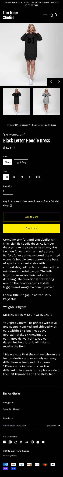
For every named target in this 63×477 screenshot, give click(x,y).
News (16, 409)
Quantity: (7, 186)
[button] (52, 15)
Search (7, 409)
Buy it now (31, 228)
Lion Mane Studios (10, 15)
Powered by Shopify (10, 456)
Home (10, 125)
